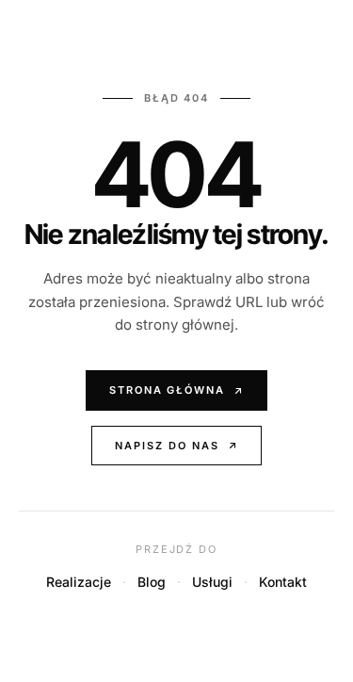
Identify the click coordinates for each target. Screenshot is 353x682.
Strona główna (167, 390)
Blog (151, 582)
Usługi (212, 582)
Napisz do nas (167, 445)
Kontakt (283, 582)
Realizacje (78, 582)
